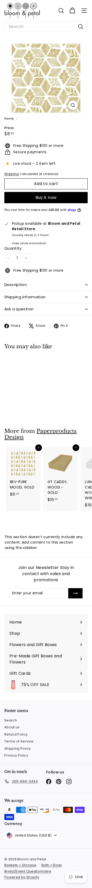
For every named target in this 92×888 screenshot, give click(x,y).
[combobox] (46, 26)
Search (10, 720)
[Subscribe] (75, 593)
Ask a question (18, 309)
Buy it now (46, 197)
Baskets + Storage (20, 865)
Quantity (13, 248)
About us (12, 727)
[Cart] (72, 10)
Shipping (11, 174)
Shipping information (25, 297)
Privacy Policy (16, 755)
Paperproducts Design (40, 434)
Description (15, 284)
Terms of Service (19, 741)
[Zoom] (73, 105)
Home (9, 119)
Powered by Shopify (21, 877)
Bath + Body (51, 865)
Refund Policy (16, 734)
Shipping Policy (17, 748)
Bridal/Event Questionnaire (27, 871)
